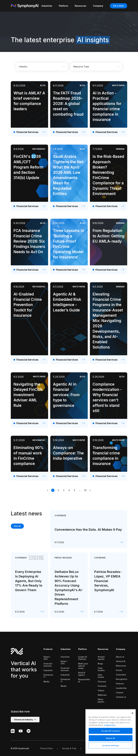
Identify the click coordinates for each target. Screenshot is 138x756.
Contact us (121, 697)
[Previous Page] (48, 490)
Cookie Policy (109, 725)
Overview (65, 657)
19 (85, 490)
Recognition (121, 679)
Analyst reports (101, 658)
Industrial (48, 670)
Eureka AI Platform (82, 658)
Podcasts (102, 686)
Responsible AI (84, 680)
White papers (101, 700)
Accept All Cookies (110, 731)
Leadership (121, 688)
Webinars (102, 695)
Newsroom (121, 666)
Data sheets (101, 676)
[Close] (132, 713)
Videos (101, 690)
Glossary (102, 681)
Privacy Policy (46, 748)
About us (120, 657)
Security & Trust (69, 748)
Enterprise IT (48, 676)
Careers (119, 692)
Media (46, 681)
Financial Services (48, 664)
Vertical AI (120, 661)
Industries (66, 649)
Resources (103, 649)
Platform (82, 649)
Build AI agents (81, 673)
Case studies (101, 669)
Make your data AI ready (83, 665)
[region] (110, 731)
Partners (120, 683)
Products (48, 649)
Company (120, 649)
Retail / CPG (47, 658)
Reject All (110, 738)
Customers (121, 675)
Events (119, 670)
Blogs (100, 663)
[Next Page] (90, 490)
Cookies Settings (110, 745)
